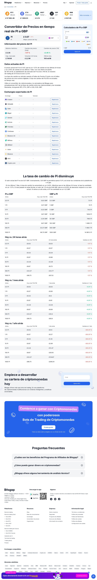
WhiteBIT (19, 555)
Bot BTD (8, 521)
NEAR (70, 568)
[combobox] (54, 38)
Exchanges (30, 516)
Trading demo (8, 540)
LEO (60, 568)
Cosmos (78, 565)
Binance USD (43, 565)
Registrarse (55, 99)
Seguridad (52, 514)
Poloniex (12, 555)
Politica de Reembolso (77, 516)
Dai (89, 565)
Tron (31, 571)
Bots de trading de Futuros (11, 528)
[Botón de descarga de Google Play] (34, 494)
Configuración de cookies (78, 523)
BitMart (25, 555)
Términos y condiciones (78, 512)
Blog (28, 512)
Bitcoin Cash (57, 565)
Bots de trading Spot (9, 514)
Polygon (83, 568)
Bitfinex (18, 552)
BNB (37, 565)
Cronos (84, 565)
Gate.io (56, 552)
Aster (6, 552)
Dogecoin (16, 568)
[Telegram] (51, 499)
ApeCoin (19, 565)
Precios (6, 542)
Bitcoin (50, 565)
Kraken (80, 552)
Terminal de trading (9, 538)
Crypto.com (42, 552)
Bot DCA (8, 519)
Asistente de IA (8, 536)
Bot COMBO (9, 531)
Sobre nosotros (53, 512)
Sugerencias (30, 521)
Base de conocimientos (33, 514)
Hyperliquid (73, 552)
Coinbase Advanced (32, 552)
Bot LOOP (8, 523)
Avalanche (26, 565)
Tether (26, 571)
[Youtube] (55, 499)
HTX (67, 552)
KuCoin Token (53, 568)
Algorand (12, 565)
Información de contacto (56, 521)
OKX (6, 555)
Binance (12, 552)
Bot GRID (8, 516)
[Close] (89, 573)
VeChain (49, 571)
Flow (40, 568)
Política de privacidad (77, 514)
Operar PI (77, 51)
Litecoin (65, 568)
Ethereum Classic (32, 568)
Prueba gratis (48, 427)
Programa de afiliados (55, 516)
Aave (6, 565)
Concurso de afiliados (55, 519)
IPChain (45, 568)
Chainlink (72, 565)
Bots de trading (8, 512)
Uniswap (42, 571)
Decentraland (8, 568)
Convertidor (10, 7)
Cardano (65, 565)
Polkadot (77, 568)
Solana (20, 571)
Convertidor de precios (33, 519)
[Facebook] (59, 499)
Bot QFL (8, 525)
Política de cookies (77, 519)
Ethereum (23, 568)
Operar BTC (76, 383)
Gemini (61, 552)
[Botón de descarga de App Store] (34, 498)
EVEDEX (50, 552)
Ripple (89, 568)
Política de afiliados (77, 521)
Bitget (24, 552)
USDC (36, 571)
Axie (32, 565)
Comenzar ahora (81, 575)
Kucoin (86, 552)
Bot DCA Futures (10, 533)
